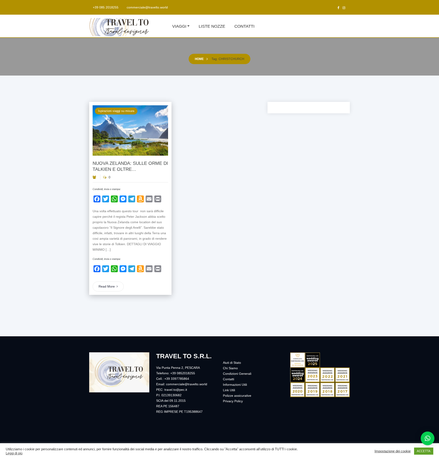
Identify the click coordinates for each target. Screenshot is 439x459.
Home (199, 59)
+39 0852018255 (182, 373)
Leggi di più (14, 453)
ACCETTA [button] (424, 451)
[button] (427, 438)
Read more (107, 286)
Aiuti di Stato (232, 362)
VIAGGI (179, 26)
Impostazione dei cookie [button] (393, 451)
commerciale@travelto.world (147, 7)
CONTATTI (244, 26)
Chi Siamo (230, 368)
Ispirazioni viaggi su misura (116, 111)
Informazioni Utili (235, 384)
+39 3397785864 (176, 378)
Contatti (228, 379)
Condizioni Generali (237, 373)
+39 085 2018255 (105, 7)
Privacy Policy (233, 401)
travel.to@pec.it (175, 389)
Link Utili (229, 390)
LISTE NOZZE (212, 26)
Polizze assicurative (237, 395)
